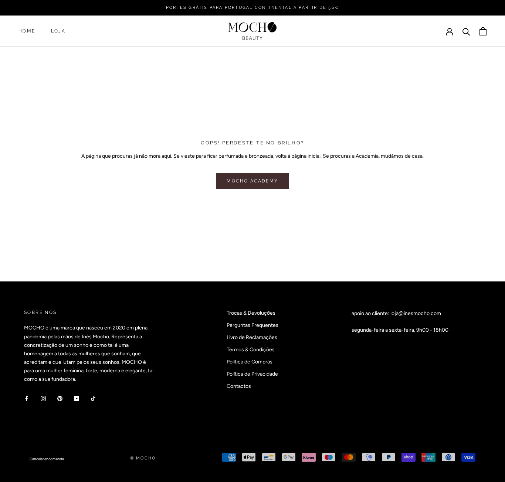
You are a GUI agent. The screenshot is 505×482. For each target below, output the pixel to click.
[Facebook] (26, 398)
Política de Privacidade (252, 374)
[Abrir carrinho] (483, 31)
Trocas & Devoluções (251, 313)
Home (26, 31)
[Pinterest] (59, 398)
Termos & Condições (251, 349)
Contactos (239, 386)
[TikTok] (93, 398)
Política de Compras (249, 362)
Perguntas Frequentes (252, 325)
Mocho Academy (252, 181)
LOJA (58, 31)
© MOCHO (143, 458)
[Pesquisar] (466, 31)
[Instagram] (43, 398)
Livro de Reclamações (252, 337)
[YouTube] (76, 398)
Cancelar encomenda (47, 459)
